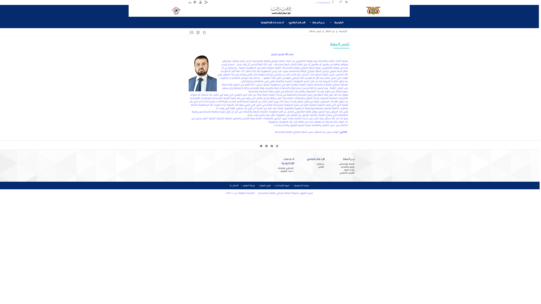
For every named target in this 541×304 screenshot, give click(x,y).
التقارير (321, 167)
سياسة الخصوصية (301, 185)
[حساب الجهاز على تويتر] (272, 146)
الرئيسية (338, 22)
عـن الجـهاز (318, 22)
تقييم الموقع (265, 185)
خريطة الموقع (249, 185)
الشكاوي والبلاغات (285, 168)
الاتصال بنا (234, 185)
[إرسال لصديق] (191, 32)
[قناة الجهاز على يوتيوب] (277, 146)
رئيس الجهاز (315, 31)
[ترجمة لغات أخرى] (195, 3)
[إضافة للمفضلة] (204, 32)
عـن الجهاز (349, 159)
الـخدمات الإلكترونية (288, 161)
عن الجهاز (330, 31)
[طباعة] (198, 32)
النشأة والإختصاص (346, 164)
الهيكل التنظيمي (347, 172)
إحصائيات (320, 164)
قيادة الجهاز (349, 169)
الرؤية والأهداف (347, 167)
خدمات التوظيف (286, 171)
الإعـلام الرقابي (297, 22)
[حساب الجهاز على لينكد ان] (266, 146)
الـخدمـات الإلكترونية (274, 22)
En (190, 2)
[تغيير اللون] (346, 2)
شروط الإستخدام (282, 185)
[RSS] (261, 146)
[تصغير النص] (337, 3)
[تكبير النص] (341, 3)
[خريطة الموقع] (200, 3)
